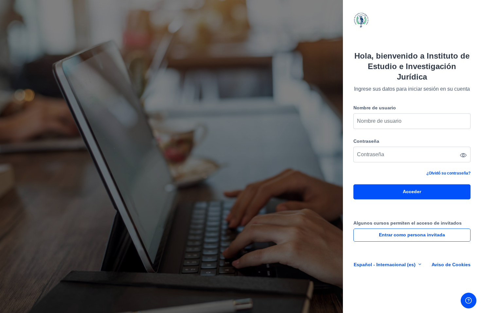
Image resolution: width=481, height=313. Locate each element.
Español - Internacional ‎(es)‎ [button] (385, 264)
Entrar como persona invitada (412, 234)
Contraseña (366, 141)
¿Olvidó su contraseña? (448, 173)
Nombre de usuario (374, 107)
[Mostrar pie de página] (468, 300)
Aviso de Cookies (451, 264)
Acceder (412, 191)
